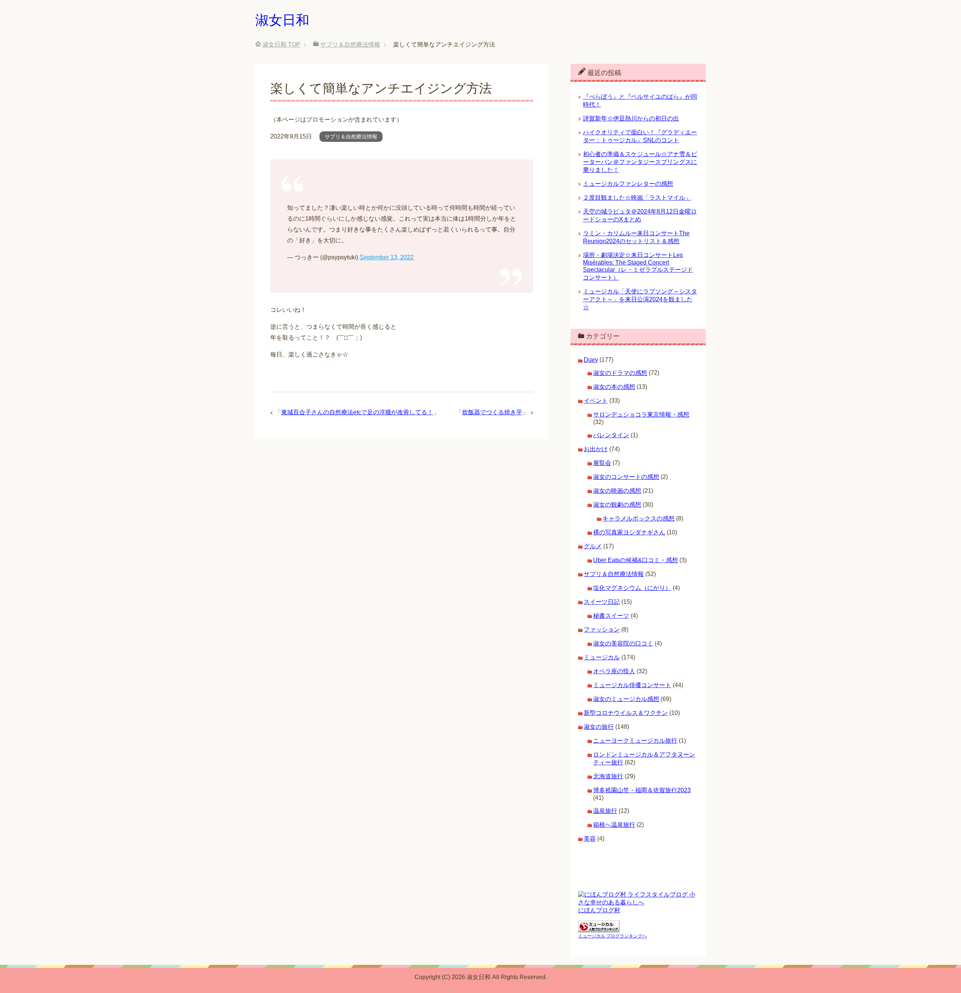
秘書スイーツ (611, 615)
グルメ (593, 546)
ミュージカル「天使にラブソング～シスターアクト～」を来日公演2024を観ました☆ (640, 299)
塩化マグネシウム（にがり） (632, 588)
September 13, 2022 (387, 257)
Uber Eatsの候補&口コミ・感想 (635, 560)
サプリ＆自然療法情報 (351, 137)
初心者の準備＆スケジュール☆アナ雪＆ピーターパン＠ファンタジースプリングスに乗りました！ (640, 162)
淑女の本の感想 (614, 387)
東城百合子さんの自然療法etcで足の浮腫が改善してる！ (357, 412)
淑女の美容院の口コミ (623, 643)
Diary (591, 360)
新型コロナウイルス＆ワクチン (626, 713)
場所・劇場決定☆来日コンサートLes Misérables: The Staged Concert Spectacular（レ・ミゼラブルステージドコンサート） (638, 266)
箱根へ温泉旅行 (614, 824)
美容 (590, 838)
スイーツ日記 (602, 602)
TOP (281, 44)
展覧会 (602, 463)
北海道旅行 (608, 776)
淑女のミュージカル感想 (626, 699)
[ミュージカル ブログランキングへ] (598, 928)
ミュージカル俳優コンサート (632, 685)
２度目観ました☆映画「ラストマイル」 (637, 197)
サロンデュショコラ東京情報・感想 (641, 414)
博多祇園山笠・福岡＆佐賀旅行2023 (642, 790)
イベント (596, 400)
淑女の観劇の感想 (617, 504)
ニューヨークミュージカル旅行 (635, 740)
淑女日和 (282, 20)
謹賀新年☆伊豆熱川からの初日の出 (631, 118)
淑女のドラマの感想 (620, 373)
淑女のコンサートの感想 (626, 477)
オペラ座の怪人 (614, 671)
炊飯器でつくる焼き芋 (492, 412)
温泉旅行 (605, 811)
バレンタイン (611, 435)
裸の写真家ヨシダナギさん (629, 532)
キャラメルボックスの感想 (639, 518)
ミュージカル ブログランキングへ (612, 936)
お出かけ (596, 449)
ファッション (602, 629)
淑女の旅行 (599, 727)
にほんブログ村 (599, 910)
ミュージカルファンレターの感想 (628, 184)
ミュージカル (602, 657)
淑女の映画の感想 (617, 490)
